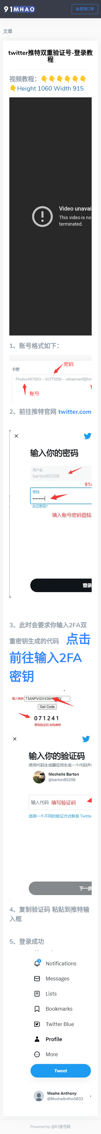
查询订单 (87, 8)
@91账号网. (61, 1126)
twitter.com (74, 412)
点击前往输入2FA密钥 (50, 658)
